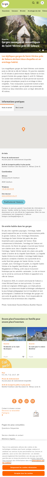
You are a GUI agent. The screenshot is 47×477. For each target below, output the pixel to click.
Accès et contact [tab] (7, 108)
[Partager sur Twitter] (20, 401)
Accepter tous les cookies (23, 473)
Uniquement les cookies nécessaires (23, 467)
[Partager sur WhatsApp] (26, 401)
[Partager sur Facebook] (14, 401)
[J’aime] (23, 356)
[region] (23, 458)
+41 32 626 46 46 (8, 189)
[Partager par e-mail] (32, 401)
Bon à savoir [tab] (20, 108)
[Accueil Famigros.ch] (5, 4)
